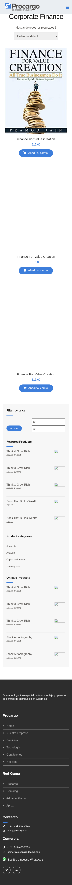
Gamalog (12, 791)
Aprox (10, 805)
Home (10, 725)
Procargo (12, 783)
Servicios (12, 740)
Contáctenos (14, 754)
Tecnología (13, 747)
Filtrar (14, 428)
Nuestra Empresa (17, 733)
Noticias (11, 761)
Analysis (10, 553)
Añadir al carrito (38, 152)
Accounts (11, 546)
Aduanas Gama (16, 798)
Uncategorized (13, 566)
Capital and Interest (16, 559)
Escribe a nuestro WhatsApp (25, 859)
